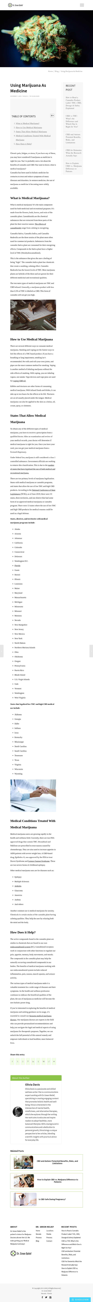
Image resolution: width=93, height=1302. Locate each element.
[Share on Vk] (44, 1061)
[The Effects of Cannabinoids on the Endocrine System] (91, 651)
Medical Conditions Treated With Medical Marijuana (33, 138)
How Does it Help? (24, 144)
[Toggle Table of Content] (51, 115)
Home (38, 1231)
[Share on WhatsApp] (23, 1061)
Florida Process (49, 1236)
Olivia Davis (35, 96)
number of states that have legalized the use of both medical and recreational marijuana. (32, 469)
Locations (49, 1231)
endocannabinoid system (20, 947)
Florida (17, 566)
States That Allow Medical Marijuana (31, 131)
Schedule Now (81, 1299)
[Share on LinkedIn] (33, 1061)
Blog (26, 96)
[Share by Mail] (54, 1061)
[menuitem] (82, 5)
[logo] (26, 5)
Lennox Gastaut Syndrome (39, 861)
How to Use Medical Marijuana (29, 127)
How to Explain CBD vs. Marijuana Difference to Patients (74, 167)
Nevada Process (39, 1236)
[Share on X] (18, 1061)
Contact (49, 1241)
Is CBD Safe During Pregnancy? (52, 1199)
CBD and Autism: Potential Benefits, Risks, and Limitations (73, 138)
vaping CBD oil (19, 381)
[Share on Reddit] (49, 1061)
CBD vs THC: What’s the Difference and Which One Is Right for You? (72, 121)
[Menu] (82, 5)
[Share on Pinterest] (28, 1061)
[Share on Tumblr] (38, 1061)
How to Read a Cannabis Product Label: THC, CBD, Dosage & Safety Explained (74, 103)
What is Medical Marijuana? (27, 123)
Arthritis (18, 886)
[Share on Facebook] (12, 1061)
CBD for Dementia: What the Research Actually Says (74, 153)
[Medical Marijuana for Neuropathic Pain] (2, 651)
